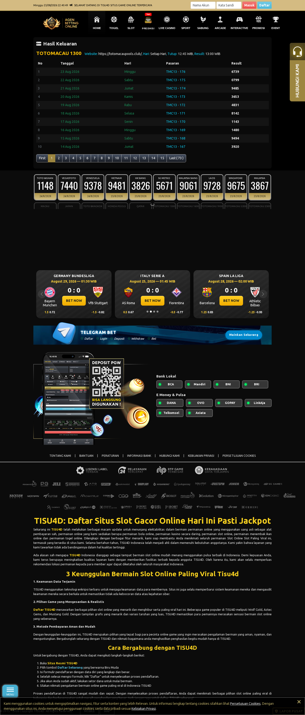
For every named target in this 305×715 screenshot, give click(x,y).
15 (162, 158)
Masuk (249, 5)
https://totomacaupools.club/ (120, 54)
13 (144, 158)
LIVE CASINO (167, 28)
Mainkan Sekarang (243, 334)
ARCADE (220, 28)
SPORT (185, 28)
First (42, 158)
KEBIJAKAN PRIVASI (201, 455)
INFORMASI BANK (139, 455)
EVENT (275, 28)
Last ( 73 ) (176, 158)
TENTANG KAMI (60, 455)
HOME (97, 28)
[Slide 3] (154, 311)
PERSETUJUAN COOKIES (239, 455)
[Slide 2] (151, 311)
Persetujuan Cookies (245, 703)
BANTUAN (86, 455)
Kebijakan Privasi (144, 708)
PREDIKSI (148, 28)
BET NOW (74, 301)
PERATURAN (110, 455)
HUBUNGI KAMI (169, 455)
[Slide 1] (147, 311)
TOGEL (114, 28)
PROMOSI (258, 28)
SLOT (131, 28)
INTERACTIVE (239, 28)
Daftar (264, 5)
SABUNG (203, 28)
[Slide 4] (157, 311)
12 (135, 158)
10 (117, 158)
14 (153, 158)
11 (126, 158)
